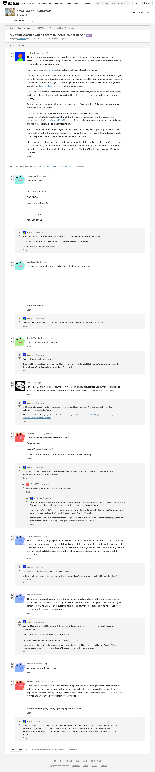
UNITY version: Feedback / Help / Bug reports (56, 28)
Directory (76, 766)
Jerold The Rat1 (34, 338)
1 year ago (42, 433)
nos (28, 382)
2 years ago (41, 176)
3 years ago (41, 53)
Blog (85, 761)
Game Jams (42, 3)
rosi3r (30, 536)
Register (147, 3)
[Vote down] (11, 56)
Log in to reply (16, 749)
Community (87, 3)
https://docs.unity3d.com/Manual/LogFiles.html (50, 120)
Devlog (30, 21)
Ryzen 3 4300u (45, 86)
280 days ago (47, 681)
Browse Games (28, 3)
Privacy (94, 766)
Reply (29, 156)
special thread (50, 69)
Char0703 (31, 433)
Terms (85, 766)
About (69, 761)
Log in (137, 3)
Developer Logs (72, 3)
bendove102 (33, 262)
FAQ (77, 761)
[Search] (127, 3)
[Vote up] (11, 53)
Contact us (96, 761)
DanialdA (31, 176)
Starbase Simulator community (22, 28)
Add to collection (142, 12)
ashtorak (22, 38)
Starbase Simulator (34, 11)
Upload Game (57, 3)
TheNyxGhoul (34, 681)
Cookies (104, 766)
